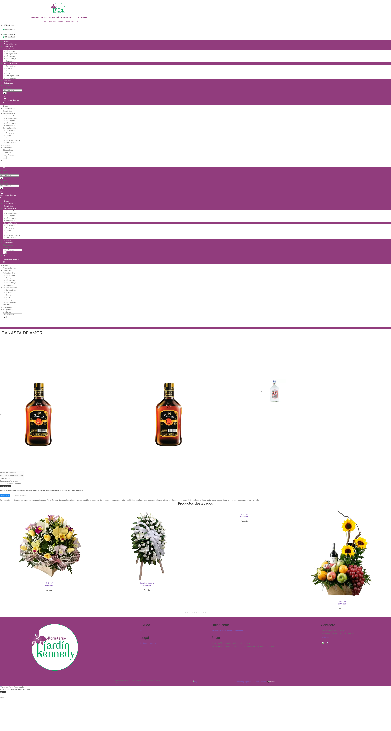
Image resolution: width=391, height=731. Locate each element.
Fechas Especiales (10, 49)
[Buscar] (5, 93)
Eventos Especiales (10, 63)
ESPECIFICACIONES (19, 495)
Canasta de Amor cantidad (10, 483)
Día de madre (10, 51)
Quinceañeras (11, 66)
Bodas (8, 73)
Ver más (49, 521)
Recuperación (11, 78)
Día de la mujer (11, 59)
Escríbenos (325, 637)
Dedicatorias (8, 83)
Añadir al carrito (5, 486)
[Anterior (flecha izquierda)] (1, 697)
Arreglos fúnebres (10, 44)
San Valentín (10, 61)
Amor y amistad (11, 54)
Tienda (6, 41)
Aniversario (10, 68)
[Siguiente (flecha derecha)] (3, 697)
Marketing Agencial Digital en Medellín (251, 682)
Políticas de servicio (148, 643)
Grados (8, 71)
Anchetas (7, 81)
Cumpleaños (8, 46)
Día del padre (10, 56)
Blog (142, 630)
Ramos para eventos (13, 76)
